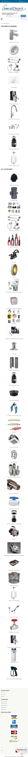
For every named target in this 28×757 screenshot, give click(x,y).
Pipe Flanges (14, 462)
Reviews (2, 696)
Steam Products (14, 585)
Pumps (14, 539)
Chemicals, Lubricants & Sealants (14, 292)
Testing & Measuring (14, 215)
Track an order (4, 703)
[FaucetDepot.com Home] (14, 7)
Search (23, 16)
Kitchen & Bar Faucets (14, 119)
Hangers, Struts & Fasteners (14, 415)
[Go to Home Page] (2, 23)
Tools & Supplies (14, 247)
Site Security (3, 709)
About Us (3, 692)
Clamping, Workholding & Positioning (14, 338)
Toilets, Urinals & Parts (14, 165)
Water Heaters (14, 662)
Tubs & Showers (14, 617)
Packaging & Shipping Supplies (14, 308)
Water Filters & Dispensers (14, 647)
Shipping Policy (4, 705)
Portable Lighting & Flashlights (14, 524)
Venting (14, 353)
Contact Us (3, 694)
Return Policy (3, 707)
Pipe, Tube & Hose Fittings (14, 477)
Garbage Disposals (14, 149)
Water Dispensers (14, 104)
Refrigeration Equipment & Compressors (14, 555)
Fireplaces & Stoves (14, 370)
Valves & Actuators (14, 632)
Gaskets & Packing (14, 400)
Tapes (14, 277)
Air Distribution (14, 200)
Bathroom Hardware (14, 72)
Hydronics (14, 432)
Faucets (14, 262)
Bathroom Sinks (14, 57)
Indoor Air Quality (14, 447)
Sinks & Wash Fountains (14, 570)
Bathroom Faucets (14, 42)
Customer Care (4, 701)
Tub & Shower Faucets (14, 134)
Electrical (14, 323)
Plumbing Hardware (14, 508)
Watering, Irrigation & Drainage (14, 679)
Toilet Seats (14, 87)
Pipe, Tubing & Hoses (14, 493)
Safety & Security (14, 185)
